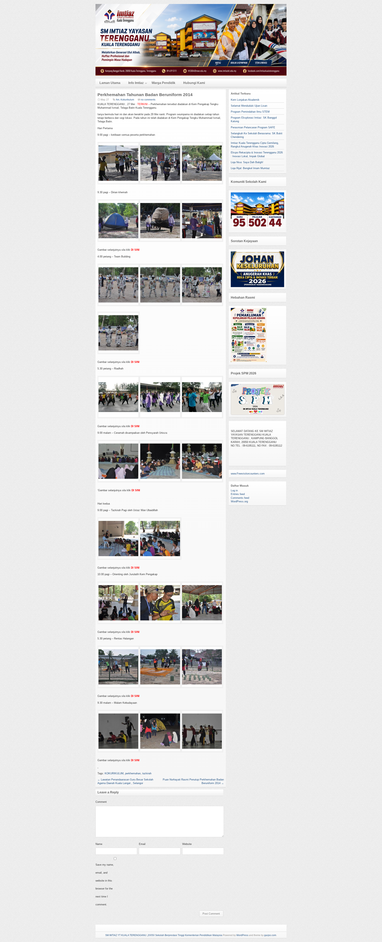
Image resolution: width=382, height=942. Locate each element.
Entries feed (238, 494)
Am (117, 99)
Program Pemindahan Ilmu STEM (250, 111)
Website (187, 844)
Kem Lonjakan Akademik (245, 99)
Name (99, 844)
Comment (101, 801)
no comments (148, 99)
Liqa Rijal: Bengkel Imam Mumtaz (250, 168)
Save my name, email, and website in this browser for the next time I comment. (105, 884)
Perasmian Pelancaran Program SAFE (253, 127)
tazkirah (146, 773)
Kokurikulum (127, 99)
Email (142, 844)
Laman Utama (109, 83)
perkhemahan (133, 773)
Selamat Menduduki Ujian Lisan (249, 105)
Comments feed (240, 497)
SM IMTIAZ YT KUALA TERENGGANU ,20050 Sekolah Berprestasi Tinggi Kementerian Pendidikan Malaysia (163, 935)
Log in (234, 490)
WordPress (242, 935)
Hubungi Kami (194, 83)
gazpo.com (270, 935)
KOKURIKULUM (114, 773)
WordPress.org (239, 501)
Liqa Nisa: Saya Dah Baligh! (247, 162)
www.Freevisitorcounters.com (248, 473)
